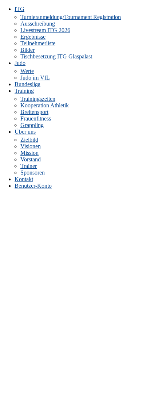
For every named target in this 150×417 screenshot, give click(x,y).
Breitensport (34, 112)
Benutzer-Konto (33, 186)
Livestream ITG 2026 (45, 30)
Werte (27, 71)
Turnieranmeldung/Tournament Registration (70, 17)
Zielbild (29, 140)
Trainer (28, 166)
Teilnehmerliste (37, 43)
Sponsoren (32, 172)
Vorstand (30, 159)
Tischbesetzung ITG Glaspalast (56, 56)
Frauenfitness (35, 118)
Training (24, 91)
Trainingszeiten (37, 99)
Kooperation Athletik (44, 105)
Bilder (27, 50)
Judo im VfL (35, 77)
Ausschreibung (37, 23)
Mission (29, 153)
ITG (19, 9)
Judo (20, 63)
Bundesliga (27, 84)
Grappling (32, 125)
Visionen (30, 146)
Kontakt (24, 179)
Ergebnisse (33, 37)
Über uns (25, 132)
